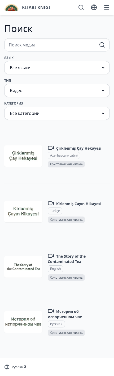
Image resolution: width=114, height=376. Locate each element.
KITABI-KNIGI (36, 7)
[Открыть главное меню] (106, 7)
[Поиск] (81, 7)
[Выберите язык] (93, 7)
